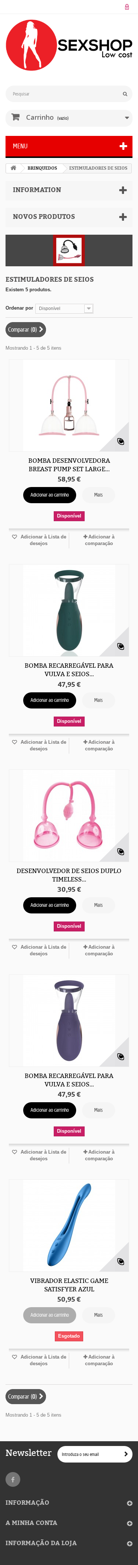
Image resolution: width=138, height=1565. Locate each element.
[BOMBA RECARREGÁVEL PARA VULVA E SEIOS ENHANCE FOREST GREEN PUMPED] (69, 610)
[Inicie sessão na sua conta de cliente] (127, 7)
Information (37, 190)
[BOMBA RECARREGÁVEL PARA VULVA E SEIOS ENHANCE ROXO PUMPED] (69, 1021)
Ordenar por (19, 308)
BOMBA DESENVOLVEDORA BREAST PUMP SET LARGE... (69, 465)
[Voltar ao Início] (13, 168)
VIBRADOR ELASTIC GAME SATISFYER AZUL (69, 1285)
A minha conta (31, 1523)
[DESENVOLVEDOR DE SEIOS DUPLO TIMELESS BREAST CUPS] (69, 816)
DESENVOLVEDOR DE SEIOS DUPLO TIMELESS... (69, 875)
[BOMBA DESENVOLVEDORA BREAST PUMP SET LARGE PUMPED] (69, 405)
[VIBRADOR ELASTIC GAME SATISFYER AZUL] (69, 1226)
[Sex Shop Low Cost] (69, 45)
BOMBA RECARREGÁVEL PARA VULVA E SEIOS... (69, 669)
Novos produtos (44, 216)
